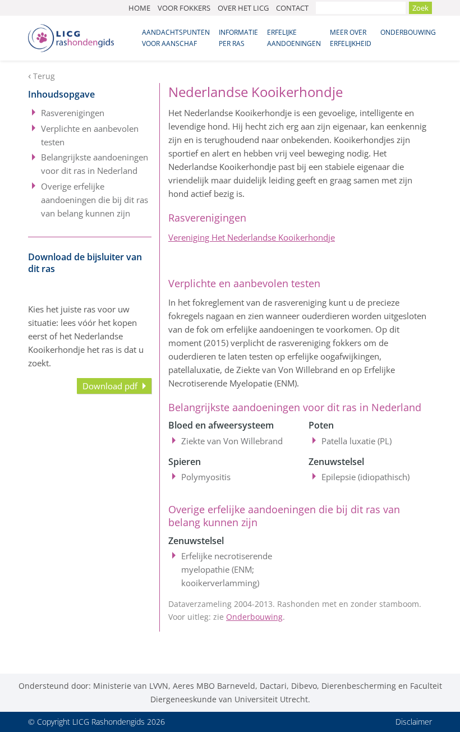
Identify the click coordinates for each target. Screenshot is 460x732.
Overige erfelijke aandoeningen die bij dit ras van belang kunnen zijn (94, 200)
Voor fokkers (184, 8)
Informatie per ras (238, 38)
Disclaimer (413, 721)
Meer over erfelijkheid (350, 38)
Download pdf (109, 386)
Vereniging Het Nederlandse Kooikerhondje (251, 237)
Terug (44, 76)
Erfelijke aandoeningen (294, 38)
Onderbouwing (408, 32)
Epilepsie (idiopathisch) (365, 476)
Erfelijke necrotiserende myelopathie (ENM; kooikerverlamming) (226, 569)
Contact (292, 8)
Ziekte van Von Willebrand (232, 440)
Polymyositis (206, 476)
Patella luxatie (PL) (356, 440)
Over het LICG (243, 8)
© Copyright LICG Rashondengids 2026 (96, 721)
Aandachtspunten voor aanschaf (176, 38)
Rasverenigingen (72, 112)
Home (139, 8)
